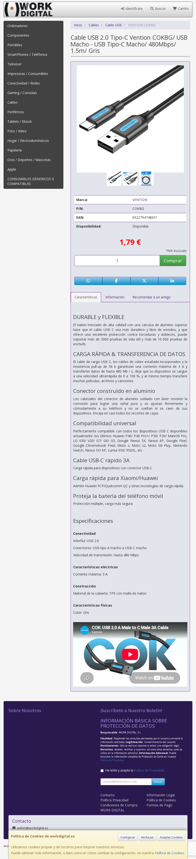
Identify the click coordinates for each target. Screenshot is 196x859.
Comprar (173, 260)
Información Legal (161, 795)
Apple (11, 169)
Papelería (14, 150)
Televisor (14, 64)
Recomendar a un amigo (151, 297)
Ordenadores (17, 25)
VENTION (139, 199)
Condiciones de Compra (118, 805)
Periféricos (15, 112)
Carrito (183, 8)
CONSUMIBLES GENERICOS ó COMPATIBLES (30, 181)
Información (114, 297)
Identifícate (134, 8)
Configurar (127, 837)
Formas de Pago (159, 805)
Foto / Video (17, 131)
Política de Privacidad (112, 760)
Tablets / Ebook (19, 121)
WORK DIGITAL (112, 810)
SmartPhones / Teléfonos (27, 54)
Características (86, 297)
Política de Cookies (169, 853)
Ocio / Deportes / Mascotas (29, 159)
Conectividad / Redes (23, 83)
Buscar (160, 8)
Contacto (107, 795)
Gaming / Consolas (22, 92)
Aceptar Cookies (171, 837)
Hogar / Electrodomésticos (28, 140)
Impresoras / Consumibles (27, 73)
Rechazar (147, 837)
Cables (12, 102)
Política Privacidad (114, 800)
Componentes (18, 35)
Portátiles (14, 45)
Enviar (158, 782)
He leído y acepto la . (134, 770)
